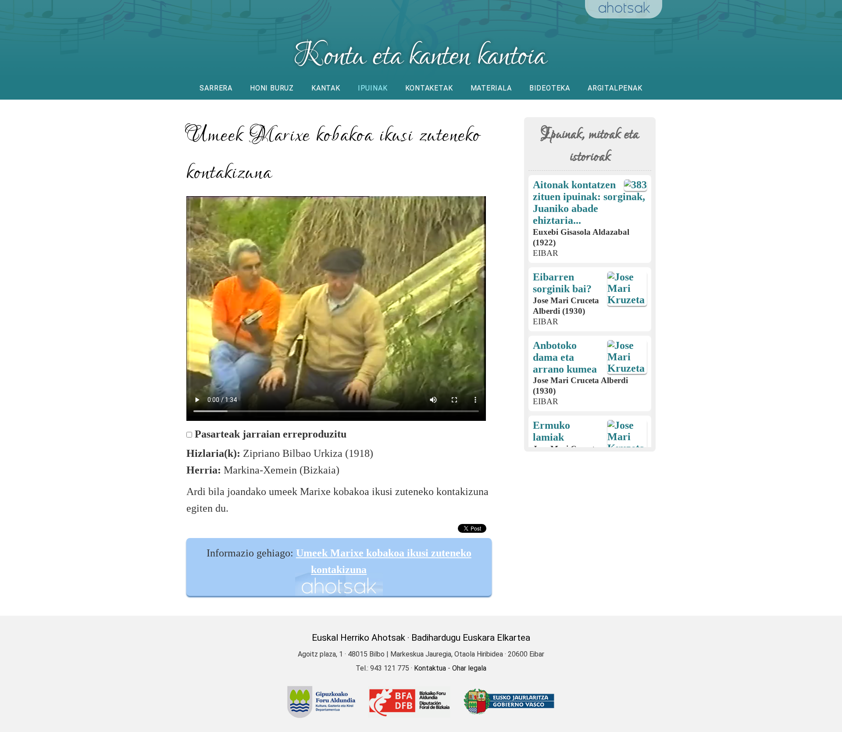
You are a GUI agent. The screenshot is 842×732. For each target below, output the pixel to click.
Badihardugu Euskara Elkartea (470, 637)
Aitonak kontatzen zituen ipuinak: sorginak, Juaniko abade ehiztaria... (589, 202)
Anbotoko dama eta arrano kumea (565, 357)
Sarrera (216, 88)
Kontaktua (430, 668)
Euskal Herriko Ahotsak (358, 637)
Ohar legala (469, 668)
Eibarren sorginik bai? (562, 282)
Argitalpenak (615, 88)
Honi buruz (272, 88)
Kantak (325, 88)
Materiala (491, 88)
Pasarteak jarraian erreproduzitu (270, 434)
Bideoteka (549, 88)
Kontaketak (429, 88)
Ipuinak (373, 88)
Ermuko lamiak (551, 431)
